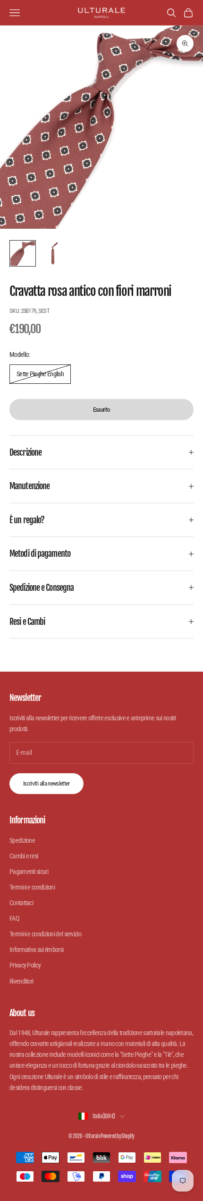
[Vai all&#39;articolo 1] (22, 253)
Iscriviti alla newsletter (46, 783)
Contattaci (21, 903)
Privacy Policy (25, 965)
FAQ (14, 918)
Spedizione (22, 840)
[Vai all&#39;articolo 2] (53, 253)
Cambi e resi (23, 856)
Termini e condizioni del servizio (45, 934)
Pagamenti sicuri (28, 871)
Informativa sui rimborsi (36, 949)
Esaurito (101, 409)
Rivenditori (21, 981)
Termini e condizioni (32, 887)
